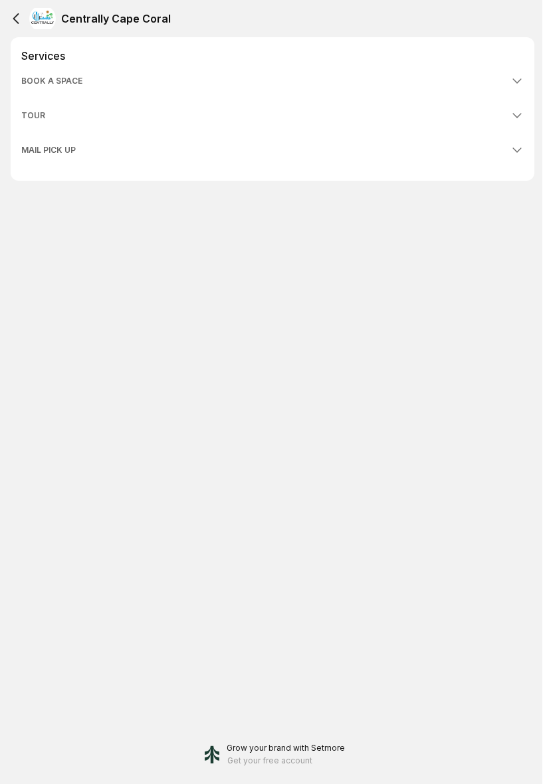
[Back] (16, 19)
